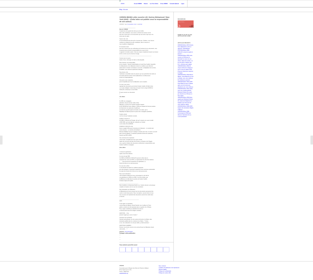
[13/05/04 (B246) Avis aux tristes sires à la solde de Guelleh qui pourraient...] (1, 140)
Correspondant (130, 24)
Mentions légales (163, 269)
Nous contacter (162, 265)
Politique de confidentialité (165, 271)
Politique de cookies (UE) (165, 272)
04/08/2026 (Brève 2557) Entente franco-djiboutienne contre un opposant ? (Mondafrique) (185, 46)
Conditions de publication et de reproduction (169, 267)
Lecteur (135, 24)
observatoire (130, 231)
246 (126, 231)
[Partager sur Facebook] (121, 235)
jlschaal (140, 24)
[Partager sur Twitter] (121, 237)
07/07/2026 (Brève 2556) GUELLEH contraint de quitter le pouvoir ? (185, 52)
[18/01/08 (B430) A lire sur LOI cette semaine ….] (147, 249)
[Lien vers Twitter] (192, 3)
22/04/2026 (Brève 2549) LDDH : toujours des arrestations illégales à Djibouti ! (186, 108)
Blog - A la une (123, 9)
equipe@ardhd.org (123, 273)
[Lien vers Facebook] (190, 3)
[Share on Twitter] (121, 239)
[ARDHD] (121, 3)
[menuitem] (138, 3)
